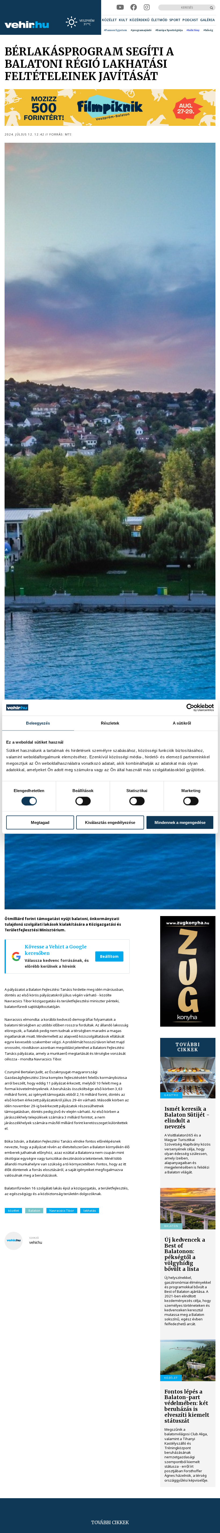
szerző (34, 1237)
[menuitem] (109, 20)
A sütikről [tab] (182, 723)
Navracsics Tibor (61, 1210)
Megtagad (40, 822)
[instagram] (147, 7)
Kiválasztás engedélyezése (110, 822)
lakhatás (89, 1210)
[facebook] (133, 7)
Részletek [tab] (110, 723)
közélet (13, 1210)
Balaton (34, 1210)
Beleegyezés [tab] (38, 723)
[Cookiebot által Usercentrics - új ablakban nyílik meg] (190, 707)
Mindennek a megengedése (180, 822)
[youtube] (120, 7)
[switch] (83, 801)
